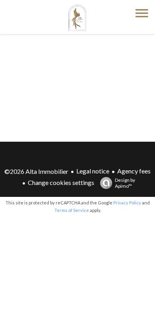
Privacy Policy (127, 202)
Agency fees (134, 171)
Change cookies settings (61, 182)
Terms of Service (71, 210)
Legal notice (92, 171)
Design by (125, 183)
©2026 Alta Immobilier (36, 171)
